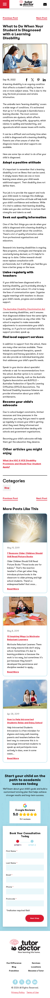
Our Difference (13, 963)
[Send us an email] (46, 5)
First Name (11, 851)
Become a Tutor (36, 971)
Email (9, 875)
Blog (6, 488)
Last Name (11, 863)
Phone (9, 887)
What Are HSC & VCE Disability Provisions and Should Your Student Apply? (22, 463)
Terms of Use (33, 992)
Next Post (41, 18)
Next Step (34, 918)
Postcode (11, 899)
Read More (13, 589)
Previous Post (10, 18)
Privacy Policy (18, 992)
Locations (36, 967)
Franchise (14, 971)
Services (36, 963)
